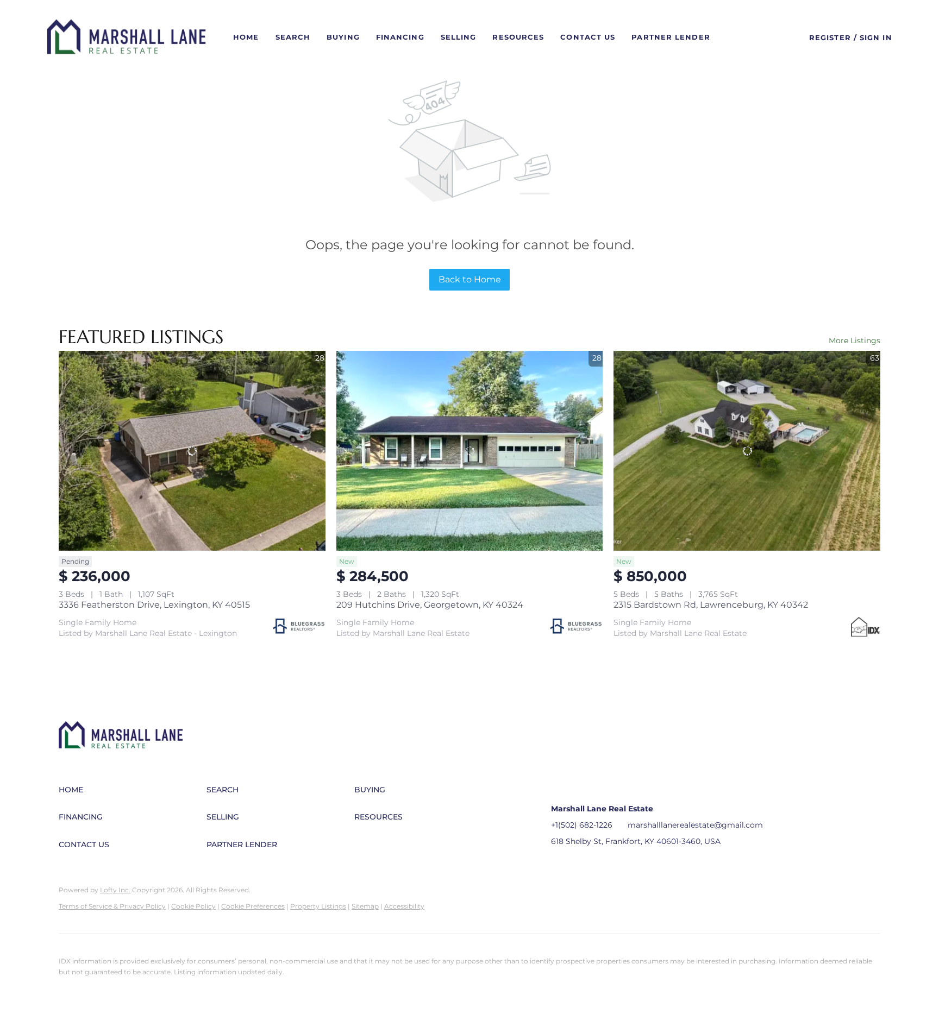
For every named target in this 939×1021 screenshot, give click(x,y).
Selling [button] (459, 37)
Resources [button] (518, 37)
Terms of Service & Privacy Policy (112, 906)
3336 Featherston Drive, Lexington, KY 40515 (154, 605)
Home (246, 37)
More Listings (854, 340)
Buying (343, 37)
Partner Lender (670, 37)
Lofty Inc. (115, 890)
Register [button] (830, 37)
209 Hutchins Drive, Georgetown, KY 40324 (429, 605)
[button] (126, 37)
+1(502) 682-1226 (581, 825)
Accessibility (404, 906)
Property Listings (318, 906)
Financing (400, 37)
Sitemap (365, 906)
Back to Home (470, 279)
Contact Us (587, 37)
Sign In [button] (876, 37)
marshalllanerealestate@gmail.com (695, 825)
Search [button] (293, 37)
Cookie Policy (193, 906)
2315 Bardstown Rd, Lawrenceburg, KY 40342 (711, 605)
